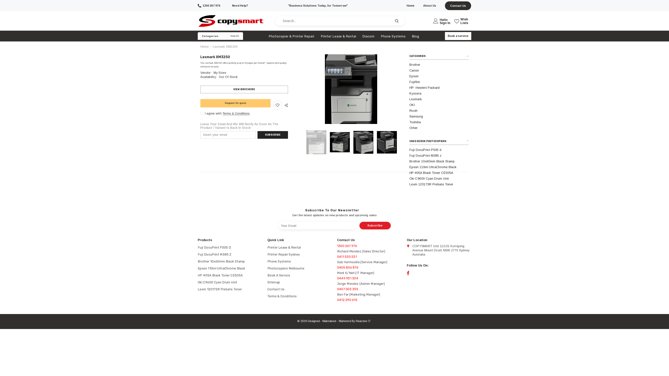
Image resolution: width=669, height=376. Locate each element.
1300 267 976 (347, 246)
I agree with (213, 113)
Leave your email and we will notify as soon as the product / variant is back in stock (239, 126)
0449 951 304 (347, 278)
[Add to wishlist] (277, 105)
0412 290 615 (347, 300)
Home (204, 46)
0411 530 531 (347, 257)
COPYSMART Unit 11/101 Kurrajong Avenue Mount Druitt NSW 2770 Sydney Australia (441, 250)
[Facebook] (408, 273)
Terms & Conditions (236, 113)
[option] (351, 89)
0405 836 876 (347, 267)
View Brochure (244, 89)
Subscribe (272, 134)
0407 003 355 (347, 289)
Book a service (458, 35)
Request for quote (235, 103)
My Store (220, 73)
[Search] (340, 21)
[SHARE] (285, 105)
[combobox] (336, 21)
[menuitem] (439, 65)
